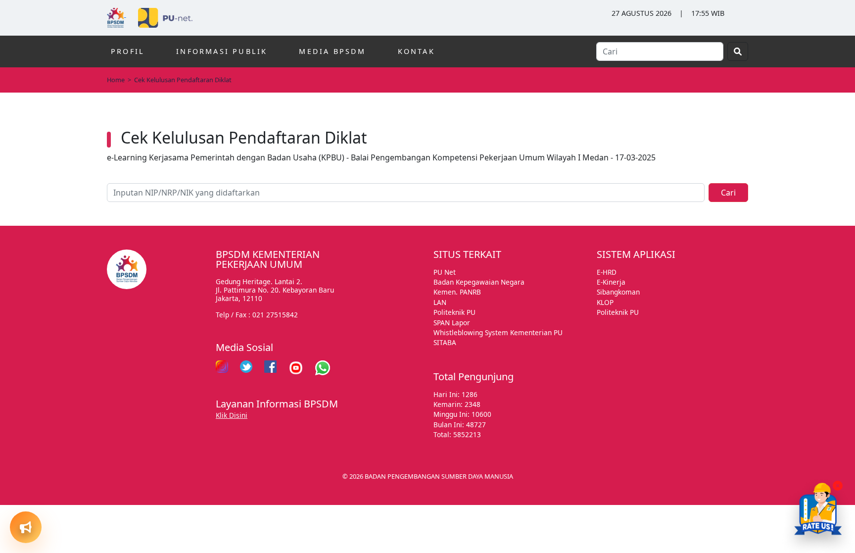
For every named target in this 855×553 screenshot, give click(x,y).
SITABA (444, 342)
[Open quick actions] (26, 527)
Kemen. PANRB (457, 292)
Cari (728, 192)
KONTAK (416, 51)
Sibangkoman (618, 292)
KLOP (605, 302)
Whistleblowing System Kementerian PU (498, 332)
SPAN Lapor (451, 322)
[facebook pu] (270, 367)
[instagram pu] (222, 367)
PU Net (444, 272)
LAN (439, 302)
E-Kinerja (611, 282)
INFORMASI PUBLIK (221, 51)
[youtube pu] (295, 367)
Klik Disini (231, 415)
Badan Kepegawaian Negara (478, 282)
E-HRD (607, 272)
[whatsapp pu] (322, 367)
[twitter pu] (246, 367)
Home (116, 79)
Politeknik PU (454, 312)
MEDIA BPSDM (332, 51)
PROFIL (127, 51)
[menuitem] (47, 438)
